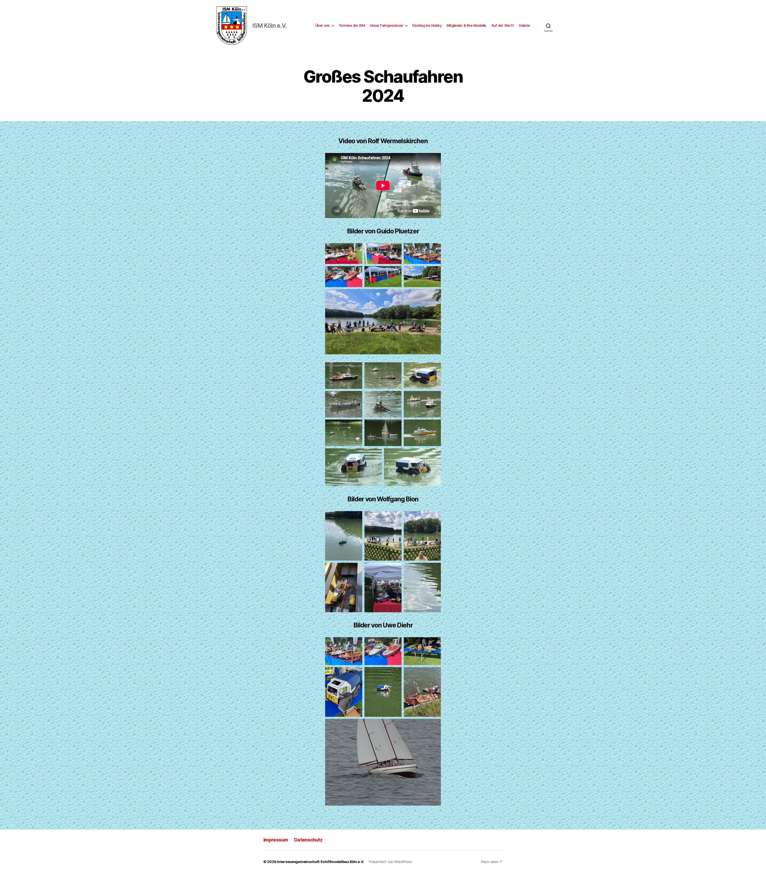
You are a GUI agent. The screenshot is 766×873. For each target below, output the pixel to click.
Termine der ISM (352, 25)
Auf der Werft (502, 25)
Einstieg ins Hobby (427, 25)
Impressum (275, 840)
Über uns (322, 25)
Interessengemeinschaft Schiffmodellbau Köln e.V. (320, 862)
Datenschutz (308, 840)
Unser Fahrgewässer (386, 25)
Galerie (524, 25)
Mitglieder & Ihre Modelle (466, 25)
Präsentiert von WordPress (390, 862)
